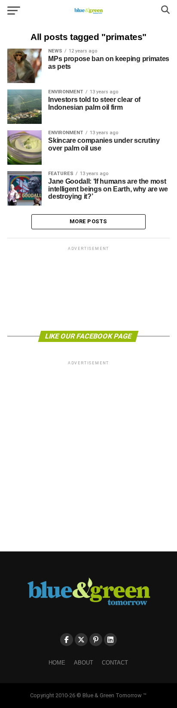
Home (57, 662)
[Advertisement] (88, 287)
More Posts (88, 221)
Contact (115, 662)
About (83, 662)
